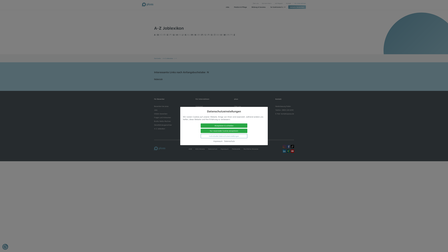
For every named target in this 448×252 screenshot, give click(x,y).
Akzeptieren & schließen (224, 126)
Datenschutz (229, 141)
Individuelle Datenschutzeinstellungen (224, 136)
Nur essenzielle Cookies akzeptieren (224, 131)
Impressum (217, 141)
